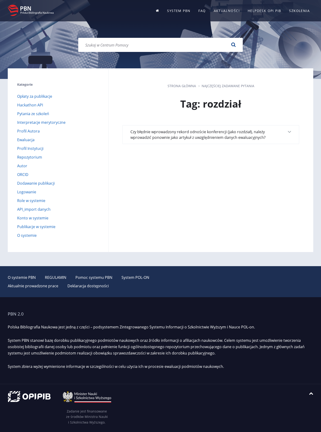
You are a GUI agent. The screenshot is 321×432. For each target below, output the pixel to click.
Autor (22, 165)
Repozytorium (29, 157)
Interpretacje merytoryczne (41, 122)
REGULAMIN (55, 277)
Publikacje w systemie (36, 226)
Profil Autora (28, 131)
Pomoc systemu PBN (93, 277)
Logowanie (26, 192)
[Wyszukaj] (233, 45)
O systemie (27, 235)
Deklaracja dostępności (88, 285)
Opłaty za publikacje (34, 96)
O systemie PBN (22, 277)
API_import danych (34, 209)
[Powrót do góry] (311, 393)
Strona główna (182, 86)
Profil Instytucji (30, 148)
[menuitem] (157, 10)
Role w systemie (31, 200)
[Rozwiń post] (289, 132)
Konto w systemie (32, 218)
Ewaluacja (26, 139)
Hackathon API (30, 105)
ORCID (22, 174)
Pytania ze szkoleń (33, 113)
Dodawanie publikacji (36, 183)
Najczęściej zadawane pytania (228, 86)
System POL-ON (135, 277)
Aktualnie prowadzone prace (33, 285)
